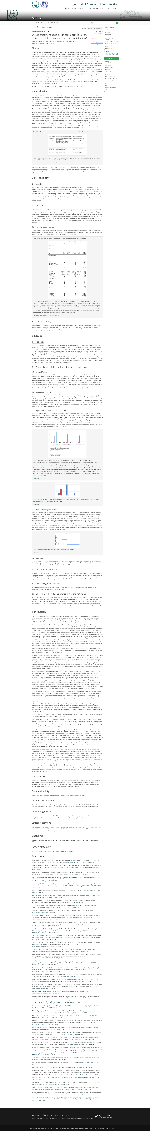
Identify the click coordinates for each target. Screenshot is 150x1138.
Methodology (109, 67)
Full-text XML (109, 30)
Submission (77, 8)
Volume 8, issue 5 (41, 23)
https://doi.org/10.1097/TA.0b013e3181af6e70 (44, 939)
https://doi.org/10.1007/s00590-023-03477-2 (63, 976)
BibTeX (108, 32)
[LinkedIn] (117, 53)
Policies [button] (85, 8)
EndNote (108, 34)
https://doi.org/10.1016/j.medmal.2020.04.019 (80, 998)
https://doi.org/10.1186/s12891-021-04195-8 (44, 919)
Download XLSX (55, 163)
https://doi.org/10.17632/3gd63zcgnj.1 (77, 1067)
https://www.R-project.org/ (39, 1059)
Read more (109, 48)
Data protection (110, 1128)
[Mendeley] (107, 53)
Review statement (111, 87)
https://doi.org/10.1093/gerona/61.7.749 (43, 881)
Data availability (110, 76)
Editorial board (104, 8)
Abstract (108, 63)
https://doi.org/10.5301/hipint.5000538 (74, 1034)
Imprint (102, 1128)
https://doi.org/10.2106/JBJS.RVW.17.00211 (43, 993)
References (109, 90)
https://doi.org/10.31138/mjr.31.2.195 (85, 1094)
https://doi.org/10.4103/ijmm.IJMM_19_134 (43, 926)
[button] (91, 23)
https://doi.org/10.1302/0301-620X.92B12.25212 (52, 1084)
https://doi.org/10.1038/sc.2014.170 (42, 988)
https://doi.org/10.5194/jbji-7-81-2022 (80, 1044)
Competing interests (111, 81)
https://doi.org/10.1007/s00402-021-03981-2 (44, 932)
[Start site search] (117, 23)
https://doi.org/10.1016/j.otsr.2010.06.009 (73, 874)
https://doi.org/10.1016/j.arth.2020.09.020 (76, 1089)
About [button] (112, 8)
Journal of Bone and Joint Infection (95, 4)
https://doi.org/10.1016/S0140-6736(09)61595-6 (45, 1017)
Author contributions (111, 78)
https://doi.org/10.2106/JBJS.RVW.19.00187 (74, 902)
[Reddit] (110, 53)
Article (84, 28)
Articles (70, 8)
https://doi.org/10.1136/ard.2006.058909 (76, 1012)
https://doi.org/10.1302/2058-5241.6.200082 (65, 907)
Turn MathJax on (112, 58)
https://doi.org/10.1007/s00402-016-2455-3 (80, 862)
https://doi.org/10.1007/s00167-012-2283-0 (75, 981)
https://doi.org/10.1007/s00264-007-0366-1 (46, 897)
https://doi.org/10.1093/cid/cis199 (85, 1074)
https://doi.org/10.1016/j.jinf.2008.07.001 (43, 1024)
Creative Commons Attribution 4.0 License (81, 1128)
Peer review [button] (93, 8)
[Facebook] (113, 53)
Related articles (98, 28)
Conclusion (109, 74)
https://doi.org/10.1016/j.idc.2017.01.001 (87, 1062)
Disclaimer (109, 85)
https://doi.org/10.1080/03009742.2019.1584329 (77, 1039)
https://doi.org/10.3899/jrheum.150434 (42, 964)
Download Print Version (40, 163)
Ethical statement (111, 83)
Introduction (109, 65)
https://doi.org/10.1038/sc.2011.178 (42, 912)
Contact (97, 1128)
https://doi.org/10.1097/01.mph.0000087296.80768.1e (61, 1003)
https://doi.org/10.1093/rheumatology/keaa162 (45, 946)
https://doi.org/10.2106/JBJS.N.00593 (75, 951)
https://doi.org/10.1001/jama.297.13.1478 (43, 1008)
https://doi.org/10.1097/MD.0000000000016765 (45, 958)
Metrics (90, 28)
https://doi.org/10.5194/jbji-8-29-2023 (42, 1054)
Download (36, 478)
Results (108, 69)
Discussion (109, 72)
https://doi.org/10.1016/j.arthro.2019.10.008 (44, 971)
